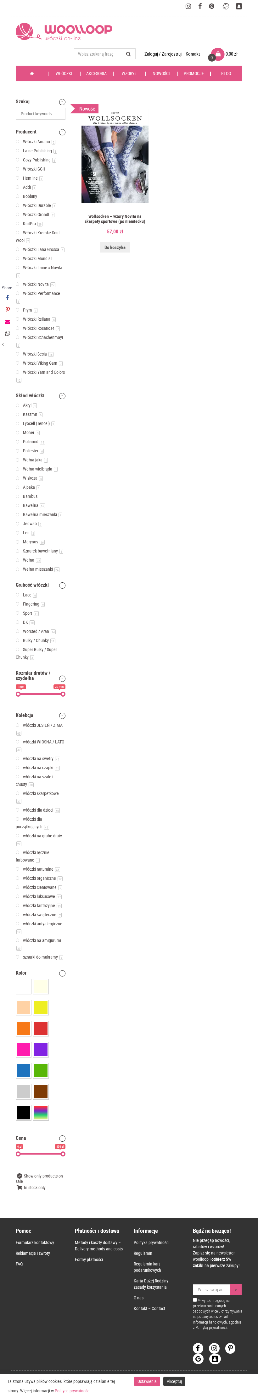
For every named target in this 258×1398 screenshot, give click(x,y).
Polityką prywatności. (212, 1327)
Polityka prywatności (151, 1242)
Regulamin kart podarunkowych (147, 1267)
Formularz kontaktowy (35, 1242)
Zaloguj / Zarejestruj (163, 54)
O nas (138, 1298)
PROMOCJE (194, 73)
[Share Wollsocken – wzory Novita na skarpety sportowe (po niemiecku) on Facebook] (7, 298)
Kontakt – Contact (149, 1308)
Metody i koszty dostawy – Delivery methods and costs (99, 1245)
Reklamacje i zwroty (33, 1253)
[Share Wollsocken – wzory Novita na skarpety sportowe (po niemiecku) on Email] (7, 322)
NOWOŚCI (161, 73)
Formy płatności (89, 1259)
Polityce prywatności (72, 1391)
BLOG (226, 73)
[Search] (128, 53)
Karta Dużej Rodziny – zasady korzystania (153, 1284)
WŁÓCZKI (64, 73)
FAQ (19, 1264)
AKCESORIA (96, 73)
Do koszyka (115, 247)
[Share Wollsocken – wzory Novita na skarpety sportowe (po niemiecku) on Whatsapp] (7, 334)
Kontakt (193, 54)
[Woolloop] (66, 31)
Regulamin (143, 1253)
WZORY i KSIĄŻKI (129, 75)
